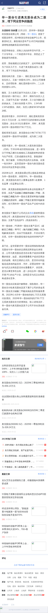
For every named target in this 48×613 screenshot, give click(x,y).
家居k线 (18, 582)
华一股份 (31, 34)
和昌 (32, 213)
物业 (37, 573)
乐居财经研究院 (37, 582)
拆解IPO (6, 315)
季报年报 (31, 591)
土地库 (23, 591)
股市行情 (16, 315)
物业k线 (26, 582)
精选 (35, 577)
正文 (12, 604)
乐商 (9, 577)
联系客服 (4, 326)
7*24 (24, 577)
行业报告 (40, 591)
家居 (42, 573)
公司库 (9, 591)
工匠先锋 (29, 586)
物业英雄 (21, 586)
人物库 (16, 591)
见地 (9, 586)
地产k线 (10, 582)
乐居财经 (8, 26)
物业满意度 (29, 573)
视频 (19, 577)
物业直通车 (18, 573)
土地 (14, 577)
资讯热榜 (10, 599)
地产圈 (9, 573)
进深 (14, 586)
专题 (30, 577)
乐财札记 (38, 586)
